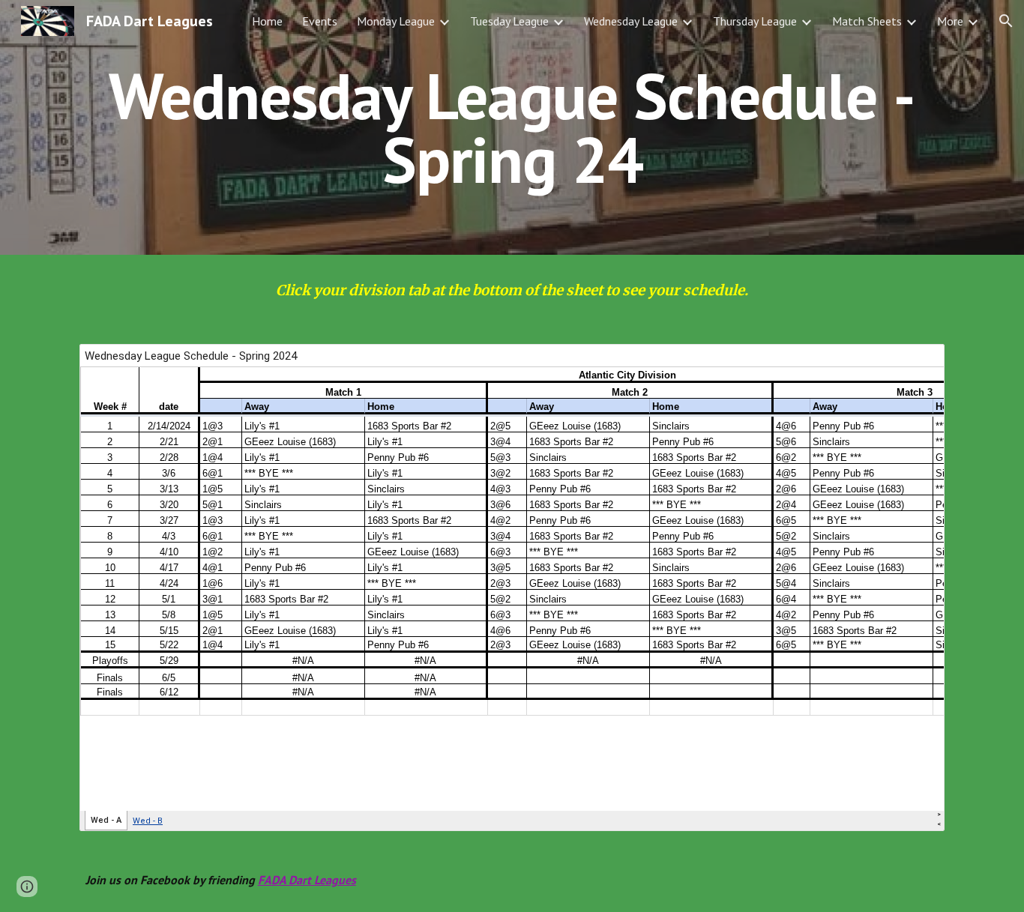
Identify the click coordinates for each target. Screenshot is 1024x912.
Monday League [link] (396, 20)
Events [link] (319, 20)
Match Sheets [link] (867, 20)
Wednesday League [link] (631, 20)
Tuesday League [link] (509, 20)
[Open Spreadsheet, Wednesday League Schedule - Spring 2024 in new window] (916, 363)
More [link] (950, 20)
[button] (1006, 21)
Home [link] (267, 20)
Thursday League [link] (755, 20)
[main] (512, 128)
